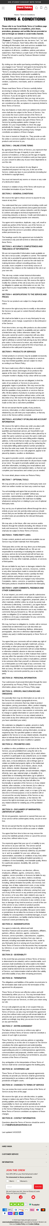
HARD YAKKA (7, 1146)
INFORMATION (7, 1162)
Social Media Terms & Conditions (29, 26)
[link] (8, 1197)
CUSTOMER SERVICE (10, 1154)
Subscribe (38, 1187)
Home (16, 15)
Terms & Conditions (19, 1193)
